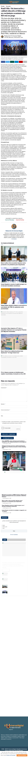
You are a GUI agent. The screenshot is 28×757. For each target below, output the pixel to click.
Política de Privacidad (11, 755)
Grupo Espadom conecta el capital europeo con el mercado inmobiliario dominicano (14, 285)
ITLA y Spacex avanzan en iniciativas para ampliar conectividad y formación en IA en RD (13, 373)
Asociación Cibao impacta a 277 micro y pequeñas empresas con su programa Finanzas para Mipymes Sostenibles (13, 329)
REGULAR (5, 526)
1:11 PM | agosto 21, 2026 (6, 443)
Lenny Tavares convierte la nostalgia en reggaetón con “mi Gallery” (14, 511)
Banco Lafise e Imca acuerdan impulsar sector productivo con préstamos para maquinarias (13, 263)
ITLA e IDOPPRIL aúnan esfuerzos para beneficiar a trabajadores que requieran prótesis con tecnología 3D (14, 441)
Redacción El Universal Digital (12, 36)
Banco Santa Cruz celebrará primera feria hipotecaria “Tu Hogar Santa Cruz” (12, 352)
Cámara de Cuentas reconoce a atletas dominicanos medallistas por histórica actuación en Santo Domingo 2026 (14, 446)
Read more (6, 570)
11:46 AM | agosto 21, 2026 (6, 503)
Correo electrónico (5, 410)
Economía (8, 6)
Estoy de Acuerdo (22, 755)
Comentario (4, 387)
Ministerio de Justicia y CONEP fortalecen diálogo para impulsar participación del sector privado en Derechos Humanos (14, 495)
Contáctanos (8, 739)
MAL (4, 528)
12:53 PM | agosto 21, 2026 (6, 498)
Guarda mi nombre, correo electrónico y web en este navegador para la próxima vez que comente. (14, 422)
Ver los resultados (14, 534)
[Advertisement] (14, 656)
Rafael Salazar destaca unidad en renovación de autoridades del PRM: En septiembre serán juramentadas (14, 306)
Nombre (3, 404)
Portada (2, 6)
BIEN (4, 525)
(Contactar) (14, 239)
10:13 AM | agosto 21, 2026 (6, 512)
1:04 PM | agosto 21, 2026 (6, 449)
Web (2, 415)
